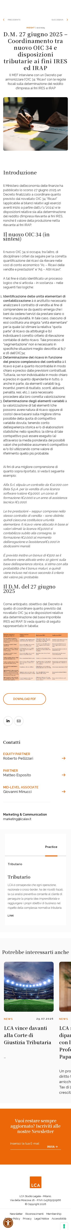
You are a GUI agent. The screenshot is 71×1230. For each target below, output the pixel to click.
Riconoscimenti (34, 1213)
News (8, 1018)
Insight (30, 28)
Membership (53, 1213)
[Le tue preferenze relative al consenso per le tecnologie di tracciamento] (64, 1226)
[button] (8, 1223)
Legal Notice (41, 1218)
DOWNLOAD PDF (24, 699)
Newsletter (16, 1213)
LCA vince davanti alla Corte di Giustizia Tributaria (27, 1035)
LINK (11, 915)
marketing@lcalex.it (17, 819)
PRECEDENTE (14, 20)
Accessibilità (59, 1218)
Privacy (27, 1218)
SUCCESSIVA (57, 20)
